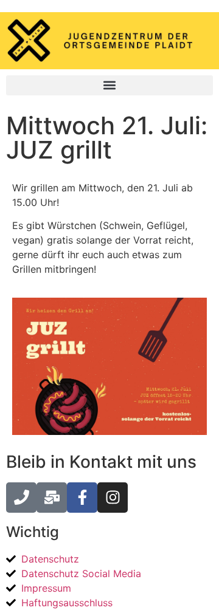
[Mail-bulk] (51, 497)
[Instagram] (112, 497)
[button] (109, 85)
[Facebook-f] (82, 497)
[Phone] (21, 497)
